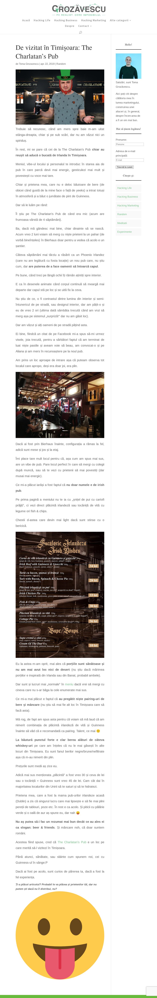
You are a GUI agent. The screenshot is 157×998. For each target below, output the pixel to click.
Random (61, 64)
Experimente (124, 231)
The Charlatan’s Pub (72, 842)
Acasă (26, 20)
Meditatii (122, 223)
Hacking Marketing (93, 20)
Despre (69, 26)
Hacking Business (65, 20)
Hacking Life (42, 20)
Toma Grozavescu (29, 64)
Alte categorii (119, 20)
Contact (83, 26)
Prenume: (121, 139)
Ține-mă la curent (124, 167)
